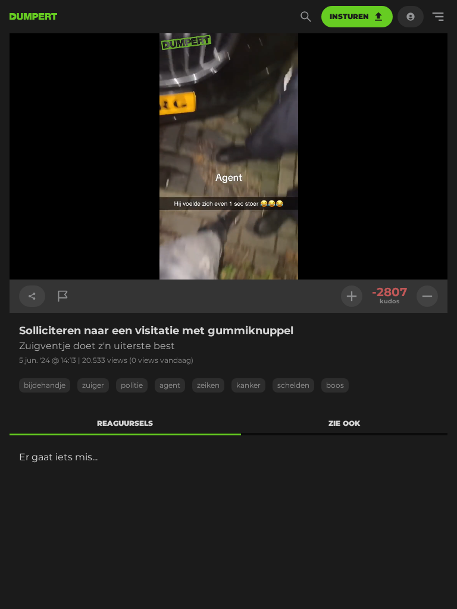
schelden (293, 385)
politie (132, 385)
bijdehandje (44, 385)
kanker (248, 385)
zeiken (208, 385)
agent (169, 385)
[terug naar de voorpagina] (33, 16)
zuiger (93, 385)
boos (335, 385)
